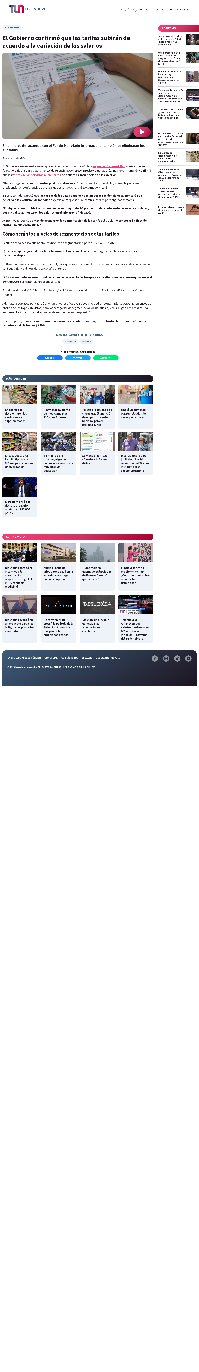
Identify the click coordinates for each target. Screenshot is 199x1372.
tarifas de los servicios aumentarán (36, 175)
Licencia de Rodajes (107, 657)
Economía (12, 27)
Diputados (144, 9)
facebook (49, 358)
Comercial (51, 657)
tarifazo (70, 341)
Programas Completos (180, 9)
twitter (78, 358)
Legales (87, 657)
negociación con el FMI (109, 166)
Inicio (155, 9)
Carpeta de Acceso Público (24, 657)
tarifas (86, 341)
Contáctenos (69, 657)
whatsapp (106, 358)
